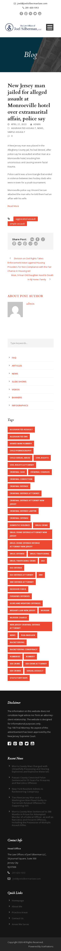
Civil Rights (42, 457)
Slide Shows (19, 381)
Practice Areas (20, 912)
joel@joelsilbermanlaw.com (32, 3)
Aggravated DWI (19, 436)
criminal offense (19, 518)
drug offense (17, 553)
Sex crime (15, 663)
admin (37, 124)
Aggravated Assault (23, 128)
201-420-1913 (32, 7)
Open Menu (49, 27)
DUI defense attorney (21, 575)
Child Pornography (20, 450)
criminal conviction (21, 479)
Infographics (20, 405)
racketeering (17, 642)
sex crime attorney (36, 663)
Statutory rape (18, 678)
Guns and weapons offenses (25, 603)
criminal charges (40, 472)
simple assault (17, 223)
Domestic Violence (20, 525)
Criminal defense (19, 486)
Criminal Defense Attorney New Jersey (27, 502)
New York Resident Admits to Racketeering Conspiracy (27, 790)
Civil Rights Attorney (22, 465)
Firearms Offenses (20, 596)
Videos (16, 389)
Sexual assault (35, 670)
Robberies (15, 656)
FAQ (14, 357)
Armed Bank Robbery (21, 443)
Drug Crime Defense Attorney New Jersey (28, 534)
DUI (43, 560)
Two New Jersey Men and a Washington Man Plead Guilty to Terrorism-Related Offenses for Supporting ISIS (29, 801)
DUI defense (16, 567)
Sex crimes (15, 670)
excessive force (18, 589)
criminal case (17, 472)
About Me (17, 906)
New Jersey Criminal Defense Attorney (25, 626)
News (40, 128)
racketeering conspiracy (23, 649)
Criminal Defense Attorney (24, 493)
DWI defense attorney (22, 582)
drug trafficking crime (23, 560)
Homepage (18, 900)
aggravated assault (26, 218)
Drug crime (41, 525)
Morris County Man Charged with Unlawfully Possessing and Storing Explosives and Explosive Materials (30, 769)
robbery (30, 656)
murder (45, 610)
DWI (41, 575)
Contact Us (17, 918)
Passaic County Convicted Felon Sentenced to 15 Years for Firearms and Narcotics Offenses (31, 780)
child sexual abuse (20, 457)
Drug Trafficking (39, 553)
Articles (17, 365)
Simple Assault (16, 132)
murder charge (18, 617)
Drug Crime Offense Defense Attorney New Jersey (25, 545)
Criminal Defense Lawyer (23, 511)
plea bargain (28, 635)
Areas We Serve (20, 924)
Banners (17, 397)
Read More (13, 206)
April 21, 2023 (19, 124)
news (12, 635)
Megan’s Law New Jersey (22, 610)
